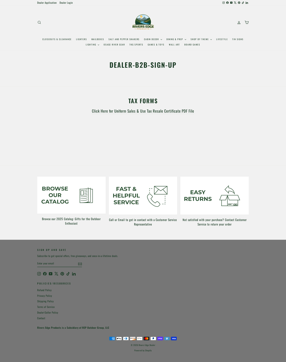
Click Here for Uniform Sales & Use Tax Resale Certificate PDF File (143, 111)
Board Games (192, 44)
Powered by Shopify (143, 350)
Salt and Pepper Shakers (124, 39)
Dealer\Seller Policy (47, 312)
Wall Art (174, 44)
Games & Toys (156, 44)
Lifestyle (222, 39)
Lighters (81, 39)
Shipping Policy (45, 301)
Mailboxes (97, 39)
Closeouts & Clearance (57, 39)
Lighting (91, 44)
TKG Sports (136, 44)
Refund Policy (44, 290)
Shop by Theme (200, 39)
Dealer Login (66, 2)
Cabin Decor (152, 39)
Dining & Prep (175, 39)
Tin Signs (237, 39)
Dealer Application (47, 2)
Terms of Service (46, 307)
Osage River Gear (114, 44)
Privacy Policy (44, 296)
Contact (41, 318)
